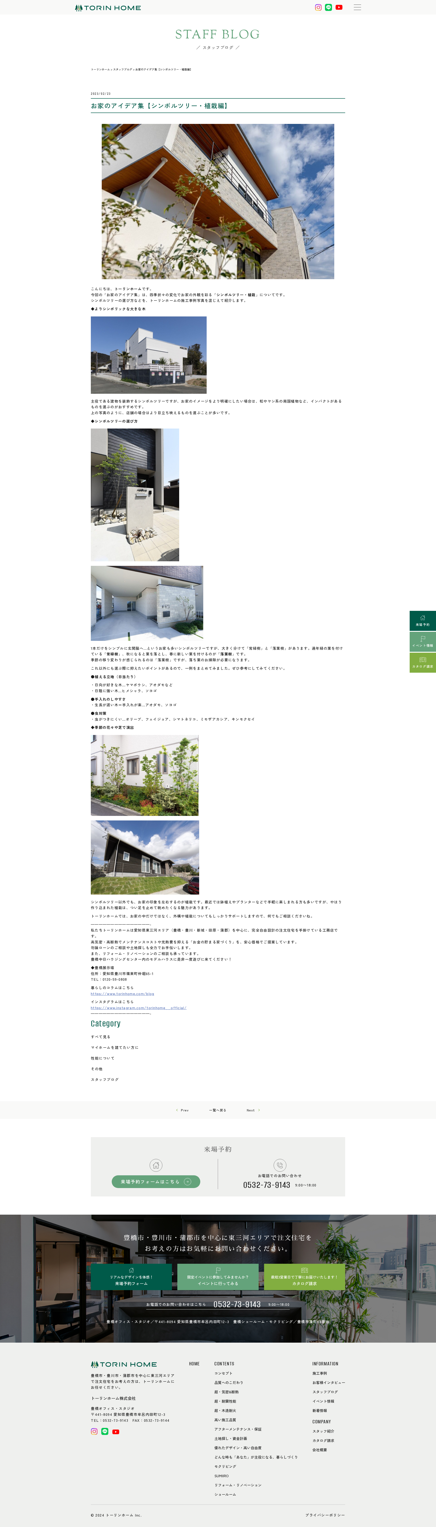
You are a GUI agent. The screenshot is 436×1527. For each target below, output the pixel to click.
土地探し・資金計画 (230, 1438)
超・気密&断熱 (226, 1391)
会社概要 (319, 1449)
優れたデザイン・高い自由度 (238, 1447)
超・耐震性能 (225, 1401)
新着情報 (319, 1410)
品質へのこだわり (228, 1382)
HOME (194, 1364)
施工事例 (319, 1373)
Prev (185, 1110)
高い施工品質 (225, 1419)
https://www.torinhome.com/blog (122, 993)
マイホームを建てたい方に (115, 1047)
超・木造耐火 (225, 1410)
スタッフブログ (105, 1079)
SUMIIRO (221, 1475)
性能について (103, 1058)
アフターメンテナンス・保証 (238, 1429)
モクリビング (225, 1466)
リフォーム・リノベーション (238, 1485)
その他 (97, 1068)
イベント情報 (323, 1401)
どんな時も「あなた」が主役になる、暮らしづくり (256, 1457)
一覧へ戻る (218, 1110)
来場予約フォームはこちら (150, 1181)
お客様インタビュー (328, 1382)
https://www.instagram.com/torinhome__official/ (139, 1007)
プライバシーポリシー (325, 1515)
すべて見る (101, 1036)
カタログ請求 (323, 1440)
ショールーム (225, 1494)
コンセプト (223, 1373)
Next (251, 1110)
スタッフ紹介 (323, 1431)
